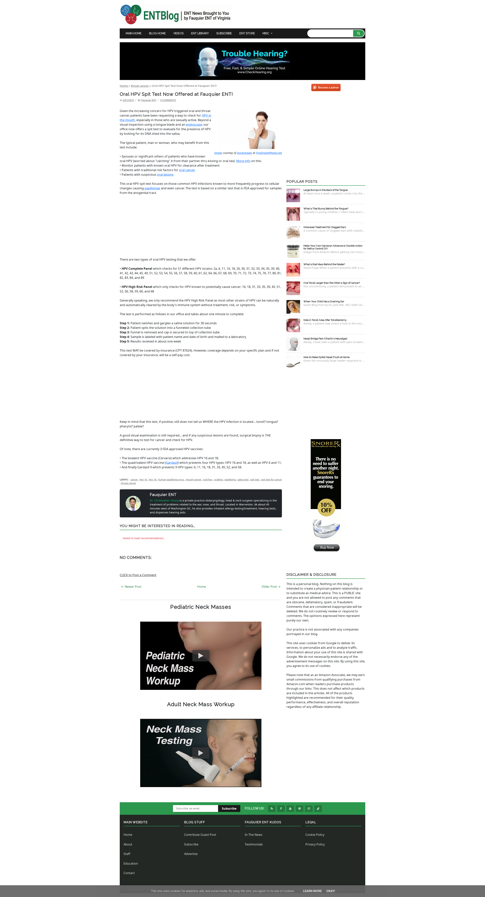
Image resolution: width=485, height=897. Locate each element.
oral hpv (208, 479)
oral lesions (165, 174)
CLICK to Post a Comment (138, 575)
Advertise (191, 854)
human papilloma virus (171, 479)
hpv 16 (143, 479)
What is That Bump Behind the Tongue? (326, 208)
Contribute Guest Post (200, 835)
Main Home (134, 33)
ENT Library (200, 33)
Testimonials (254, 844)
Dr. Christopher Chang (165, 500)
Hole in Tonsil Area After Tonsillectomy (325, 320)
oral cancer (187, 170)
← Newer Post (131, 586)
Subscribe (224, 33)
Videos (178, 33)
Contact (129, 873)
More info (243, 161)
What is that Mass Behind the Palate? (324, 264)
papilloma (230, 479)
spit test (255, 479)
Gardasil (172, 463)
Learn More (312, 891)
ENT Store (247, 33)
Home (201, 586)
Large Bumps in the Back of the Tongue (326, 190)
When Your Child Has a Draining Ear (324, 301)
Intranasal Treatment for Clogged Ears (325, 227)
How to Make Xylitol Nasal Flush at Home (327, 357)
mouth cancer (194, 479)
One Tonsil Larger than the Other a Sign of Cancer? (332, 282)
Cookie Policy (314, 835)
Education (131, 863)
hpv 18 (153, 479)
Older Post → (271, 586)
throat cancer (128, 483)
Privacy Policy (315, 844)
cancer (134, 479)
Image (218, 153)
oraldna (218, 479)
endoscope (194, 124)
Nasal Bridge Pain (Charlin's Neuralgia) (325, 338)
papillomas (152, 188)
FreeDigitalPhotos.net (269, 153)
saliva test (243, 479)
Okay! (330, 891)
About (128, 844)
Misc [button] (266, 33)
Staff (127, 854)
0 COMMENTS (168, 100)
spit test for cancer (271, 479)
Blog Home (157, 33)
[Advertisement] (201, 226)
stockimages (244, 153)
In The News (253, 835)
